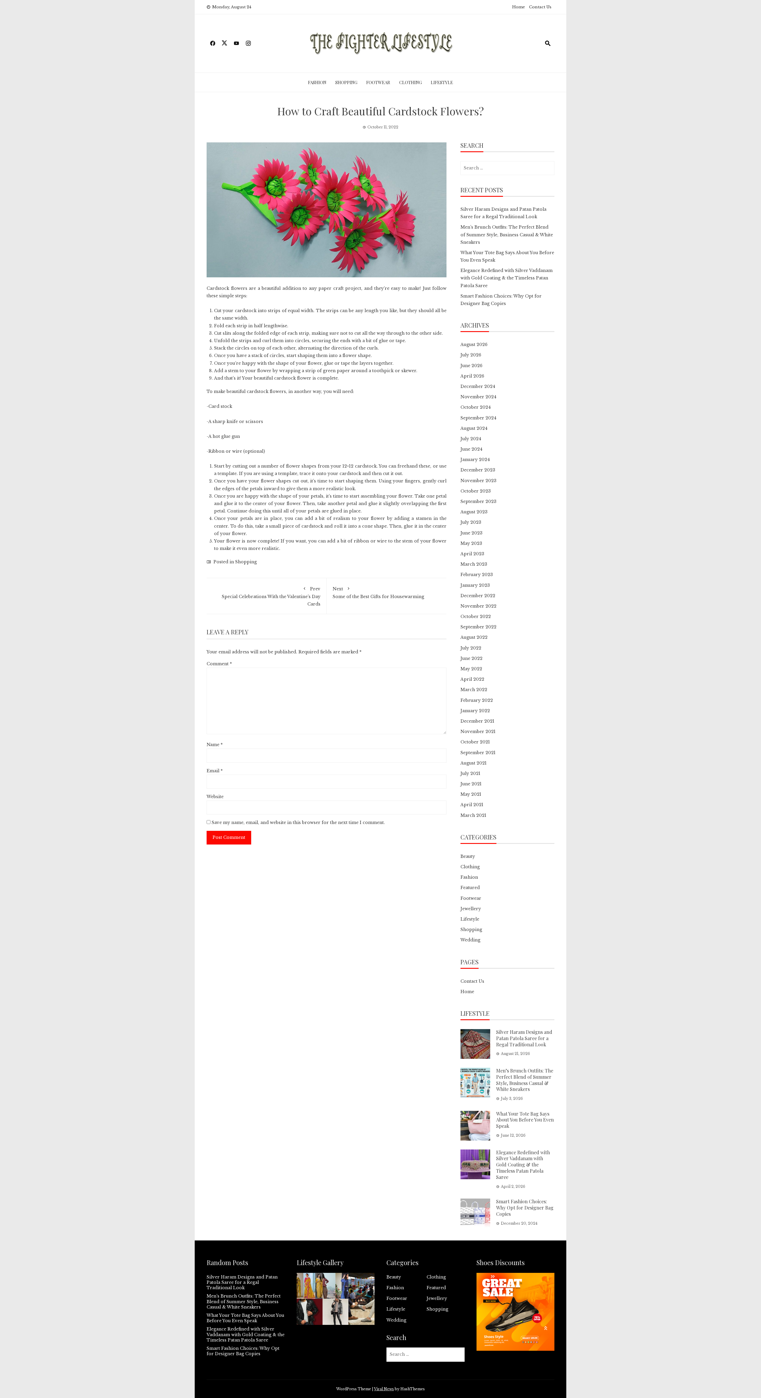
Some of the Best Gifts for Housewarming (378, 592)
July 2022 (470, 648)
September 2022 (478, 627)
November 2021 (478, 731)
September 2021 (478, 752)
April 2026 (472, 376)
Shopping (346, 82)
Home (518, 7)
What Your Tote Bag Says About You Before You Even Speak (525, 1120)
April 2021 (471, 804)
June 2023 (471, 533)
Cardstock (218, 288)
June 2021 (471, 784)
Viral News (384, 1389)
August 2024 (474, 428)
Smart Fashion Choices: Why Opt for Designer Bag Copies (525, 1207)
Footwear (378, 82)
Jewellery (470, 908)
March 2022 (473, 689)
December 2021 (477, 721)
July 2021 (470, 773)
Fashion (317, 82)
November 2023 (478, 480)
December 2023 (477, 470)
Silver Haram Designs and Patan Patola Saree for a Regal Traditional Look (524, 1038)
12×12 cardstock (359, 466)
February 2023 (476, 574)
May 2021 (470, 794)
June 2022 (471, 658)
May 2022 (471, 669)
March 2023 (473, 564)
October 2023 (475, 491)
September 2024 (478, 418)
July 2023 (470, 522)
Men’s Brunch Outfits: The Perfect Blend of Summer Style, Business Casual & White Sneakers (506, 234)
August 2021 (473, 763)
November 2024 (478, 397)
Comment (219, 663)
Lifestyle (442, 82)
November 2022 (478, 606)
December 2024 (477, 386)
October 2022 (475, 616)
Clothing (410, 82)
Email (215, 770)
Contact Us (540, 7)
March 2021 (473, 815)
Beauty (467, 856)
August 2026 (474, 344)
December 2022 (477, 595)
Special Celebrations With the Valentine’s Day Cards (271, 596)
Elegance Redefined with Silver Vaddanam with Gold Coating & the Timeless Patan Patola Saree (506, 278)
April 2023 (472, 553)
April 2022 (472, 679)
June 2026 (471, 365)
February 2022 (476, 700)
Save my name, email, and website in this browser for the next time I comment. (298, 822)
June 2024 (471, 449)
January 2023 (475, 585)
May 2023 (471, 543)
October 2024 (475, 407)
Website (215, 796)
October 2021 (475, 742)
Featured (470, 887)
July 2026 (470, 355)
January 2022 (475, 710)
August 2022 (474, 637)
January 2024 (475, 459)
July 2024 (470, 438)
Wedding (470, 940)
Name (215, 744)
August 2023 (474, 512)
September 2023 (478, 501)
